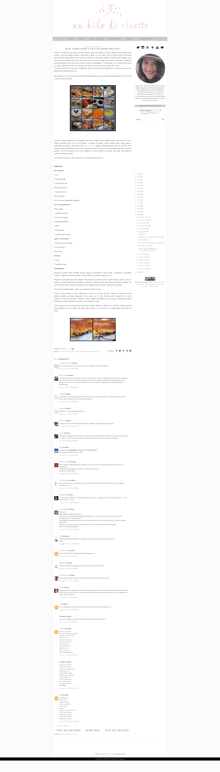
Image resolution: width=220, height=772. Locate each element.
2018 (139, 188)
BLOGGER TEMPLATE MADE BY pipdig (110, 759)
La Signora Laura (65, 363)
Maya (61, 536)
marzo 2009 (143, 263)
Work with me (145, 38)
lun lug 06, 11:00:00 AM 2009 (68, 581)
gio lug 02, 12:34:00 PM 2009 (68, 368)
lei (70, 158)
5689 (61, 695)
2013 (139, 203)
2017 (139, 191)
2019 (139, 185)
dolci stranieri (75, 351)
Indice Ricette (96, 38)
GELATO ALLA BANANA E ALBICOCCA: (151, 243)
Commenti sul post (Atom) (69, 734)
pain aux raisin (90, 145)
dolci (59, 351)
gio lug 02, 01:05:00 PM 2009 (68, 387)
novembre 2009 (144, 220)
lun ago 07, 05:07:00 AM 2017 (69, 688)
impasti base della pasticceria (87, 351)
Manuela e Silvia (64, 462)
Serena (61, 433)
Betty (61, 447)
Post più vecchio (117, 730)
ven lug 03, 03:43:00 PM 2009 (68, 544)
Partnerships (115, 38)
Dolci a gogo (63, 375)
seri (60, 604)
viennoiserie (99, 351)
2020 (139, 183)
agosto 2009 (143, 229)
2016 (139, 194)
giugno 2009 (143, 254)
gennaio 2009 (143, 269)
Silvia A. (62, 420)
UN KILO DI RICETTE (106, 754)
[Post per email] (72, 349)
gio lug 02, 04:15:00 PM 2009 (68, 455)
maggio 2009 (143, 257)
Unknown (62, 628)
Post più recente (69, 730)
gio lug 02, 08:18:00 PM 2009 (68, 474)
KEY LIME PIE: (143, 240)
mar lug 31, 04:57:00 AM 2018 (69, 721)
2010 (139, 212)
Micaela (62, 394)
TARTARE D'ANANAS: (145, 246)
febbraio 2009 (143, 266)
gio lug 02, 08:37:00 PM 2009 (68, 488)
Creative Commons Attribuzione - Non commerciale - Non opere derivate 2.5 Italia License (150, 284)
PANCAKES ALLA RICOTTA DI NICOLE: (151, 237)
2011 (139, 209)
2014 (139, 200)
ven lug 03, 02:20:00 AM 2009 (69, 502)
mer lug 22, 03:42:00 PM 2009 (68, 609)
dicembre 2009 (143, 217)
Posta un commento (63, 726)
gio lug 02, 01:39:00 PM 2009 (68, 414)
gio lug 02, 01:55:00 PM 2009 (68, 426)
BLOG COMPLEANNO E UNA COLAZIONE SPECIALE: (148, 249)
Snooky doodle (64, 550)
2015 (139, 197)
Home (70, 38)
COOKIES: (141, 234)
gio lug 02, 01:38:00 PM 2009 (68, 401)
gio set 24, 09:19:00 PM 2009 (68, 622)
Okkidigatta (63, 495)
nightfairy (62, 563)
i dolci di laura (64, 575)
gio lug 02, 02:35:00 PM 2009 (68, 441)
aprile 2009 (142, 260)
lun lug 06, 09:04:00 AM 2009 (68, 568)
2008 (139, 272)
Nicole (61, 587)
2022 (139, 177)
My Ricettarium (64, 480)
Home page (92, 730)
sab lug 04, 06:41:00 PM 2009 (68, 556)
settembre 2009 (144, 226)
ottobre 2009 (143, 223)
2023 (139, 174)
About (81, 38)
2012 (139, 206)
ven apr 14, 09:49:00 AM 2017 (69, 655)
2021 (139, 180)
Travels (129, 38)
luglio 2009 (143, 232)
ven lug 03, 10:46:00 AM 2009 (69, 529)
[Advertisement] (150, 136)
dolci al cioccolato (66, 351)
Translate (156, 113)
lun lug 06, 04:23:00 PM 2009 (68, 597)
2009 (139, 214)
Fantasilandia (63, 509)
